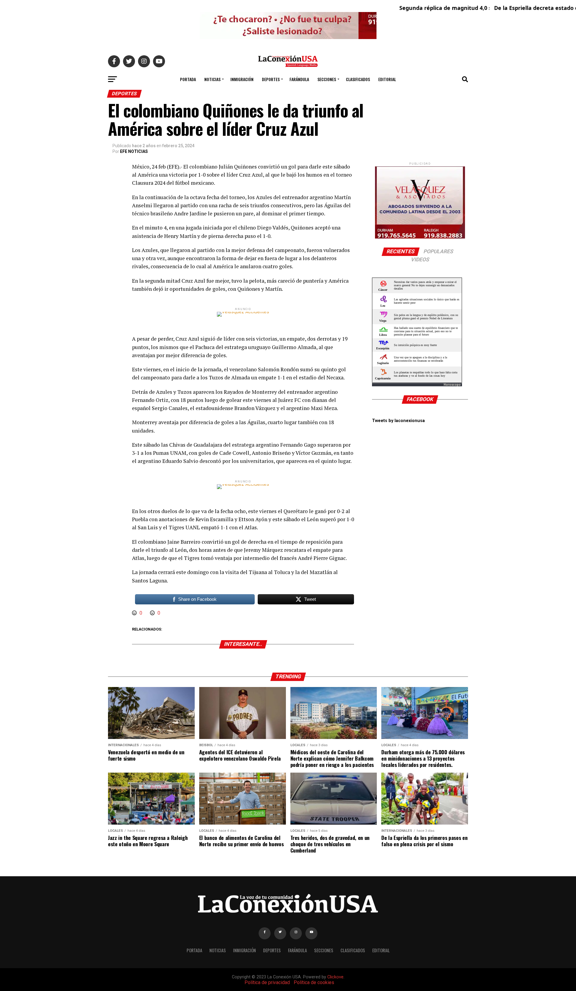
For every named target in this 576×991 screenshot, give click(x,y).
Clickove (335, 977)
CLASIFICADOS (358, 79)
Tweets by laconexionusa (398, 420)
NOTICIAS (212, 79)
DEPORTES (271, 79)
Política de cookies (314, 982)
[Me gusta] (135, 613)
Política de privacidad (267, 982)
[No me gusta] (153, 613)
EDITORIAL (387, 79)
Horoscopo (452, 384)
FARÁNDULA (299, 79)
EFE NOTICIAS (134, 151)
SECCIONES (326, 79)
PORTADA (188, 79)
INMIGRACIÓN (242, 79)
